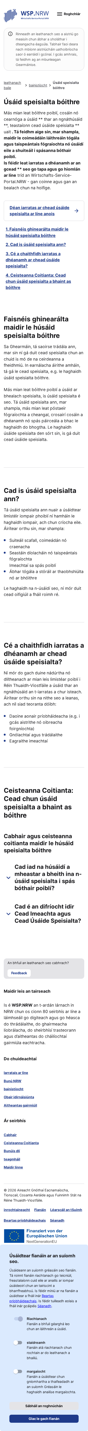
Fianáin (40, 1210)
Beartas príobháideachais (25, 1220)
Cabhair (10, 1135)
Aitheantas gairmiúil (20, 1105)
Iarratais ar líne (16, 1073)
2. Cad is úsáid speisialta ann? (36, 244)
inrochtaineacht (17, 1210)
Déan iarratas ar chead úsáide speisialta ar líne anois (39, 210)
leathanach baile (12, 85)
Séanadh (57, 1220)
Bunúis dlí (12, 1151)
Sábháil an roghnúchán (44, 1406)
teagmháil (12, 1159)
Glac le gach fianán (44, 1419)
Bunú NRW (12, 1081)
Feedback (19, 973)
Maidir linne (13, 1167)
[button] (44, 877)
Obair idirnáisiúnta (19, 1097)
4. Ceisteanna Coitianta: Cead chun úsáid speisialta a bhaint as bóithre (38, 281)
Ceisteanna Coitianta (21, 1143)
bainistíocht (38, 85)
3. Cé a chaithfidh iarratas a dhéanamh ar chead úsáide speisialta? (33, 260)
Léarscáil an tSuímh (66, 1210)
